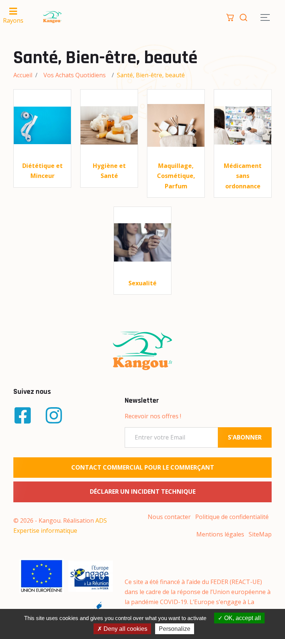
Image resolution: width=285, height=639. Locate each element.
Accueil (22, 75)
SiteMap (260, 534)
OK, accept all (242, 618)
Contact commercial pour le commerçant (142, 467)
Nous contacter (169, 517)
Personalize (174, 629)
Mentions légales (220, 534)
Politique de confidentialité (232, 517)
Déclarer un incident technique (143, 491)
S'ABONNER (245, 437)
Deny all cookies (124, 629)
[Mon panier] (230, 17)
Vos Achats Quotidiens (74, 75)
